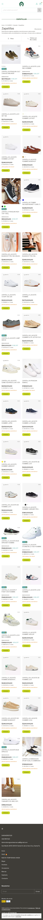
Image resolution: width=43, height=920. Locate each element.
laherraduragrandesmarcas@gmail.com (15, 842)
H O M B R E (9, 25)
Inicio (3, 25)
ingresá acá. (31, 908)
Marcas (4, 871)
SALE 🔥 (4, 854)
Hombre (4, 865)
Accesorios (5, 868)
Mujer (3, 861)
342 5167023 (6, 839)
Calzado (15, 25)
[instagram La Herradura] (2, 829)
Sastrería (4, 875)
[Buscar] (39, 10)
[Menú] (2, 4)
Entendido (18, 916)
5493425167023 (7, 835)
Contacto (5, 878)
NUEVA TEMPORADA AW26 (11, 858)
